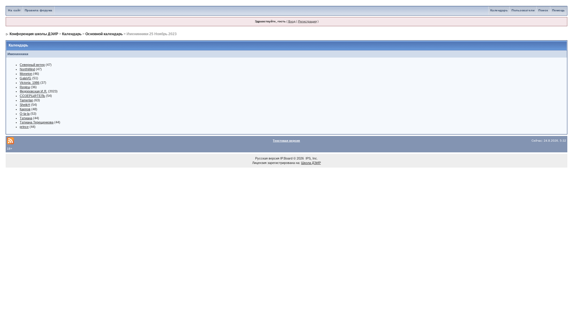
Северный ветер (32, 64)
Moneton (26, 73)
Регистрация (307, 21)
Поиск (543, 10)
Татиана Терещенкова (36, 122)
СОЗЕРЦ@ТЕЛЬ (32, 95)
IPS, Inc (311, 158)
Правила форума (39, 10)
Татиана (26, 118)
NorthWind (27, 69)
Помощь (558, 10)
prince (24, 127)
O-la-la (25, 113)
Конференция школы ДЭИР (34, 34)
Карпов (25, 109)
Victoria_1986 (29, 82)
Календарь (499, 10)
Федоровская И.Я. (33, 91)
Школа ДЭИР (311, 163)
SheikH (25, 104)
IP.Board (286, 158)
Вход (291, 21)
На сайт (14, 10)
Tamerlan (26, 100)
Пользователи (523, 10)
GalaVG (25, 78)
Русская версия (267, 158)
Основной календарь (104, 34)
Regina (25, 87)
